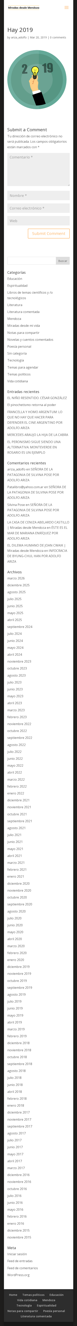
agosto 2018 (16, 1071)
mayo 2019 (15, 1015)
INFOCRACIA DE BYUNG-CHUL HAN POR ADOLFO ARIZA (37, 555)
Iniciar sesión (17, 1254)
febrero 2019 (17, 1036)
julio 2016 (14, 1196)
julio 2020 (14, 918)
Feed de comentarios (22, 1268)
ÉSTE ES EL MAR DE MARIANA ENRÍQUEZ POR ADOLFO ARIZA (37, 532)
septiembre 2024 (19, 627)
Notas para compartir (23, 333)
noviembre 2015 (19, 1237)
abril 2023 (14, 703)
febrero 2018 (17, 1098)
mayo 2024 (15, 647)
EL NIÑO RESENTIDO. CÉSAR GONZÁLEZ (37, 398)
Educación (14, 279)
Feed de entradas (20, 1261)
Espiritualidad (17, 285)
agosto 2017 (16, 1133)
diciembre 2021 (18, 800)
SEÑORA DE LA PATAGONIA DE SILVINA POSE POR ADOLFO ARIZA (33, 474)
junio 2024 (15, 641)
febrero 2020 (17, 953)
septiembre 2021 (19, 821)
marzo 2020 (16, 946)
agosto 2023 (16, 675)
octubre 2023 (17, 668)
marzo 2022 (16, 779)
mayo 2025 (15, 613)
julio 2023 (14, 682)
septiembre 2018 (19, 1064)
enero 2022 (15, 793)
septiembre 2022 (19, 738)
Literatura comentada (23, 312)
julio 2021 (14, 835)
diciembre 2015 (18, 1230)
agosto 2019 (16, 994)
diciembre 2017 (18, 1112)
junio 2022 (15, 758)
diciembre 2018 (18, 1043)
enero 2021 (15, 876)
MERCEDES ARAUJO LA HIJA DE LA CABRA (37, 435)
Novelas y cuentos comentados (30, 339)
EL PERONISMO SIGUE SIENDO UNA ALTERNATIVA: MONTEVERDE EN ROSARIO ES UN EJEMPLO (34, 447)
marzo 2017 (16, 1168)
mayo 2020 (15, 932)
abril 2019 (14, 1022)
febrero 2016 (17, 1216)
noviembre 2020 (19, 890)
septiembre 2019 (19, 987)
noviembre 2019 (19, 973)
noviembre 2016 (19, 1182)
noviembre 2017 (19, 1119)
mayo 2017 (15, 1154)
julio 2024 (14, 633)
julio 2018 (14, 1078)
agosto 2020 (16, 911)
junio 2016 (15, 1202)
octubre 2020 (17, 897)
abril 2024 (14, 654)
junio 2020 (15, 925)
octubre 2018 (17, 1057)
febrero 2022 (17, 786)
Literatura (14, 305)
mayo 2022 (15, 765)
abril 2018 (14, 1091)
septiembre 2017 (19, 1126)
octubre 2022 (17, 731)
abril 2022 (14, 772)
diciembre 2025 (18, 585)
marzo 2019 (16, 1029)
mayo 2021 (15, 849)
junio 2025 (15, 606)
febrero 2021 (17, 869)
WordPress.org (18, 1275)
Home (13, 1295)
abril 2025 (14, 620)
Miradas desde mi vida (23, 325)
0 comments (58, 37)
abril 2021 (14, 856)
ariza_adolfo (19, 37)
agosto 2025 (16, 592)
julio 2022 (14, 752)
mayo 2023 (15, 696)
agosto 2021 (16, 828)
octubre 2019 (17, 981)
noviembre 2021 (19, 807)
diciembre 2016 (18, 1175)
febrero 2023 (17, 717)
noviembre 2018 (19, 1050)
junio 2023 (15, 689)
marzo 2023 (16, 710)
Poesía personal (19, 346)
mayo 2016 (15, 1209)
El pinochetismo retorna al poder (31, 405)
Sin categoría (17, 353)
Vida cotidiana (17, 381)
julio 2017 (14, 1140)
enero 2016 (15, 1223)
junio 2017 (15, 1147)
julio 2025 (14, 599)
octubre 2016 (17, 1189)
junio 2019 (15, 1008)
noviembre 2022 (19, 724)
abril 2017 (14, 1161)
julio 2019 (14, 1001)
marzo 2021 (16, 862)
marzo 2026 (16, 578)
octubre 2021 (17, 814)
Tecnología (15, 360)
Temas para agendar (22, 367)
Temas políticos (19, 374)
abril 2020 (14, 939)
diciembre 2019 (18, 967)
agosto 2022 (16, 745)
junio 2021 (15, 842)
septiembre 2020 (19, 904)
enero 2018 (15, 1105)
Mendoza (14, 319)
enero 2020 (15, 960)
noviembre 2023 (19, 661)
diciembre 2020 (18, 883)
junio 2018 (15, 1085)
